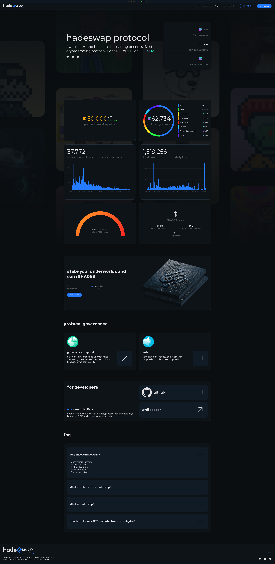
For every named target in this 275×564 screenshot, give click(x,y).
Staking (197, 6)
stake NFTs (74, 295)
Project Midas (220, 6)
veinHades (231, 6)
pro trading (264, 6)
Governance (207, 6)
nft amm (247, 6)
